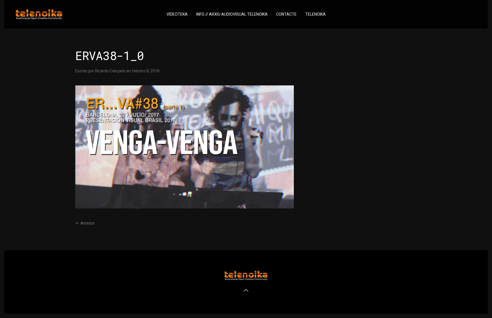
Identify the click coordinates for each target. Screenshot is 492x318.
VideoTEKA (177, 14)
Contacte (286, 14)
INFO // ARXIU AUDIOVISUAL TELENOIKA (232, 14)
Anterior (87, 223)
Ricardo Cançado (110, 71)
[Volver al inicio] (39, 14)
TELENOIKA (315, 14)
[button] (246, 290)
